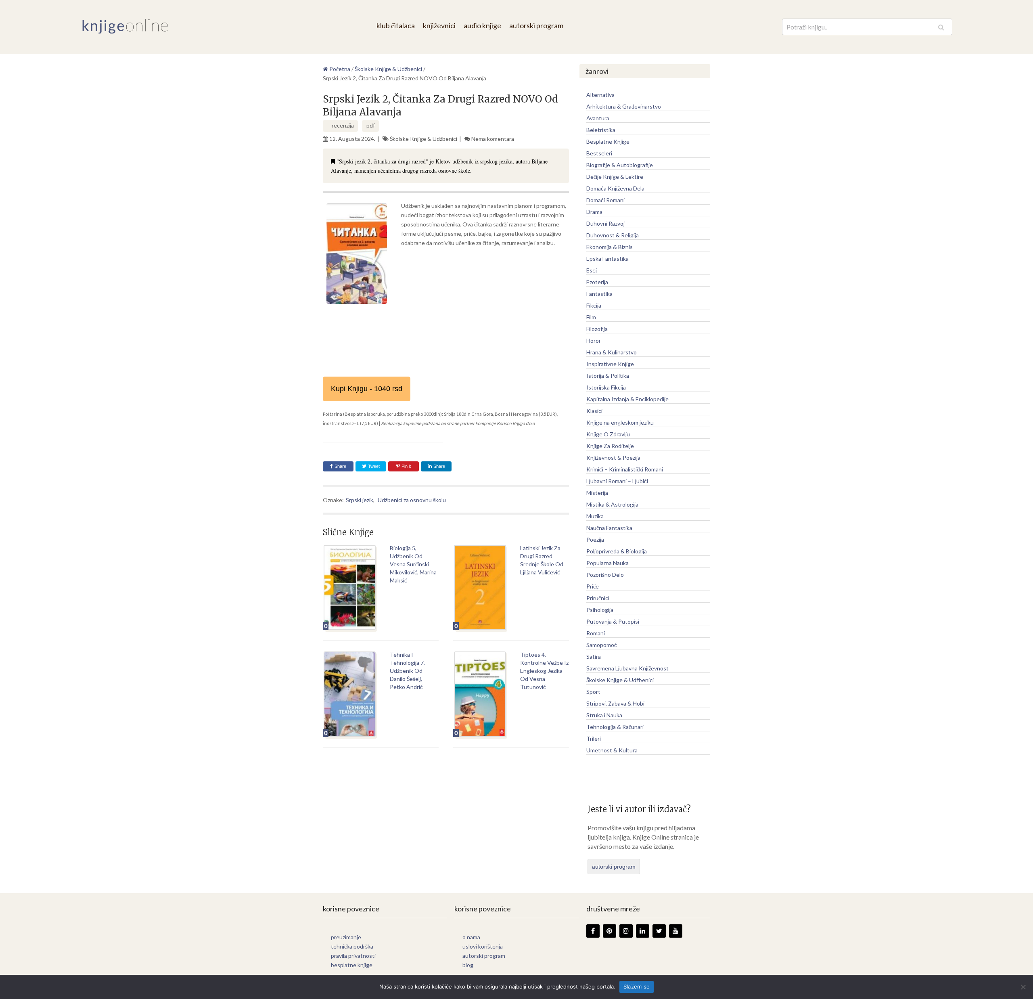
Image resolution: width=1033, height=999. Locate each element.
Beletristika (600, 129)
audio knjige (482, 25)
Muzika (595, 516)
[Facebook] (593, 931)
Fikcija (593, 305)
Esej (591, 270)
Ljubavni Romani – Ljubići (617, 481)
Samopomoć (601, 644)
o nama (471, 937)
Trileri (593, 738)
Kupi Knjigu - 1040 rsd (366, 389)
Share (340, 466)
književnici (439, 25)
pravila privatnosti (353, 955)
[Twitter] (659, 931)
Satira (593, 656)
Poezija (595, 539)
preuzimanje (346, 937)
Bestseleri (599, 153)
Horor (593, 340)
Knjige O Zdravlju (608, 434)
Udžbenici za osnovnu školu (412, 499)
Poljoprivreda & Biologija (616, 551)
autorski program (536, 25)
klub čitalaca (395, 25)
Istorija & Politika (607, 375)
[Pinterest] (609, 931)
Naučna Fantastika (609, 527)
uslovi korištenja (482, 946)
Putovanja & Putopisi (612, 621)
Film (591, 317)
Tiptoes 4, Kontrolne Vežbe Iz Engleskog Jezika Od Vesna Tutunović (544, 670)
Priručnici (597, 598)
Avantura (597, 118)
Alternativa (600, 94)
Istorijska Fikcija (606, 387)
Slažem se (636, 986)
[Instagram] (626, 931)
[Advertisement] (446, 367)
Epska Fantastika (607, 258)
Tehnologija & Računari (615, 726)
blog (467, 964)
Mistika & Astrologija (612, 504)
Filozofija (597, 328)
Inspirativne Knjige (610, 363)
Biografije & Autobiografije (619, 164)
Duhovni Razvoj (605, 223)
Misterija (597, 492)
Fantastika (599, 293)
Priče (592, 586)
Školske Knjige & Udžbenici (423, 138)
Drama (594, 211)
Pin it (406, 466)
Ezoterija (597, 282)
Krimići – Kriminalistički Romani (624, 469)
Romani (595, 633)
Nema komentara (492, 138)
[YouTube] (675, 931)
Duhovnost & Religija (612, 235)
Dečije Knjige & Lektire (614, 176)
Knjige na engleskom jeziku (620, 422)
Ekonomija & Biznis (609, 246)
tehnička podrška (352, 946)
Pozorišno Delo (605, 574)
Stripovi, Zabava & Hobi (615, 703)
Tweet (373, 466)
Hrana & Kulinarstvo (611, 352)
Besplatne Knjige (607, 141)
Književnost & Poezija (613, 457)
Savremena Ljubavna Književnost (627, 668)
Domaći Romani (605, 200)
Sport (593, 691)
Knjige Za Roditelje (610, 445)
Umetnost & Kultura (612, 750)
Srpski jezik (359, 499)
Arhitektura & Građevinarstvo (623, 106)
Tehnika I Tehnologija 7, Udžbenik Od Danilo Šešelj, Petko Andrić (407, 670)
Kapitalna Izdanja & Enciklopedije (627, 399)
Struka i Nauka (604, 715)
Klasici (594, 410)
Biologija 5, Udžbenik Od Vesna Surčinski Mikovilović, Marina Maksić (413, 564)
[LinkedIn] (642, 931)
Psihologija (599, 609)
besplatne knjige (351, 964)
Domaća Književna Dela (615, 188)
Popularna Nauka (607, 562)
